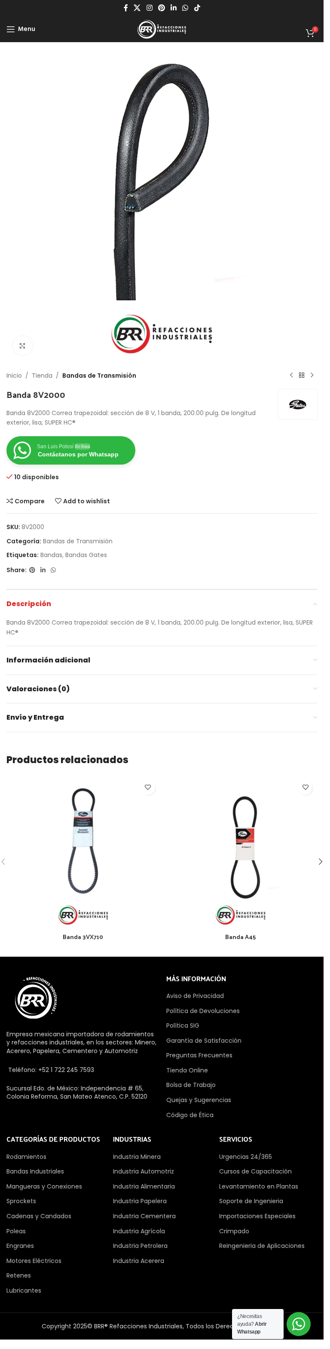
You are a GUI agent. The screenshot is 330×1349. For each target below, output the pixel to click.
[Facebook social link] (126, 8)
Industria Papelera (140, 1201)
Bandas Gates (86, 555)
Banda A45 (240, 936)
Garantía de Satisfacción (203, 1040)
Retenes (18, 1275)
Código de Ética (190, 1115)
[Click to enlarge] (22, 345)
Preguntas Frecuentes (199, 1055)
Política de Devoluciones (203, 1011)
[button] (320, 861)
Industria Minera (137, 1156)
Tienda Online (187, 1070)
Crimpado (234, 1231)
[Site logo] (161, 29)
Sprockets (21, 1201)
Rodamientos (26, 1156)
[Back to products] (301, 375)
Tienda (42, 375)
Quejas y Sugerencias (198, 1100)
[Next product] (312, 375)
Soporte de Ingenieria (251, 1201)
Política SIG (182, 1025)
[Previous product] (291, 375)
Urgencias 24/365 (245, 1156)
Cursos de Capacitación (255, 1171)
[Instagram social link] (149, 8)
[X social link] (137, 8)
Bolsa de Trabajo (191, 1085)
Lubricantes (23, 1290)
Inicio (14, 375)
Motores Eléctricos (33, 1261)
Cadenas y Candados (38, 1216)
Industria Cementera (144, 1216)
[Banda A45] (241, 852)
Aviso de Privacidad (195, 996)
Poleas (16, 1231)
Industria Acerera (138, 1261)
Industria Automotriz (143, 1171)
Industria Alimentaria (144, 1186)
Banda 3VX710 (83, 936)
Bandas (51, 555)
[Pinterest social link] (161, 8)
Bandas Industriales (35, 1171)
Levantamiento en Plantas (258, 1186)
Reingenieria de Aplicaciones (262, 1245)
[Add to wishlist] (148, 787)
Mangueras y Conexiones (44, 1186)
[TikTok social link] (197, 8)
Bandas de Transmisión (99, 375)
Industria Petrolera (140, 1245)
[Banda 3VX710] (83, 852)
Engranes (20, 1245)
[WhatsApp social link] (185, 8)
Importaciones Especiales (257, 1216)
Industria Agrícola (139, 1231)
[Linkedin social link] (174, 8)
